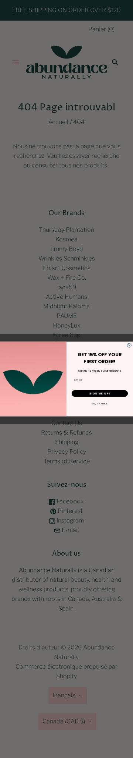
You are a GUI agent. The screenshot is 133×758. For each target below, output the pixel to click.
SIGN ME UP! (99, 393)
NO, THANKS (100, 404)
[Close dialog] (129, 345)
